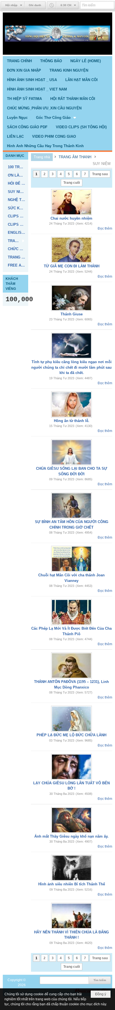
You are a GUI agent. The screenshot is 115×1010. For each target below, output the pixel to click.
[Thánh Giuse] (71, 298)
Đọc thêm (105, 228)
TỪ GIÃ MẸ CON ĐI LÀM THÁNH (71, 266)
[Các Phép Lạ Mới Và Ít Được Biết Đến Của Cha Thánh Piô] (71, 612)
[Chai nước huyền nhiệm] (71, 202)
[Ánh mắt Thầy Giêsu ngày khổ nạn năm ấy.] (71, 820)
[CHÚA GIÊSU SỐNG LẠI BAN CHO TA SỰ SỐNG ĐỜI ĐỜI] (71, 452)
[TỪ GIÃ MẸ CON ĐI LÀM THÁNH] (71, 250)
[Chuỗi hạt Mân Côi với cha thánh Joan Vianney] (71, 559)
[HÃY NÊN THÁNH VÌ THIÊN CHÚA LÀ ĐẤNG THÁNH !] (71, 916)
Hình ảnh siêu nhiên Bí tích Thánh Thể (71, 884)
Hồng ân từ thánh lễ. (71, 421)
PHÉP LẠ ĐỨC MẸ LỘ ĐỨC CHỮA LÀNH (71, 735)
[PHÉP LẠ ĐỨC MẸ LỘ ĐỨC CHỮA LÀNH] (71, 719)
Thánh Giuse (72, 314)
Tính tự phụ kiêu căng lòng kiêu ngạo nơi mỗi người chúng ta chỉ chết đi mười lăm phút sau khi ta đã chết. (71, 367)
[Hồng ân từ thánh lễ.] (71, 404)
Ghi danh (35, 5)
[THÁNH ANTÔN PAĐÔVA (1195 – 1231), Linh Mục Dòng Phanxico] (71, 665)
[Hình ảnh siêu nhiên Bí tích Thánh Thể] (71, 868)
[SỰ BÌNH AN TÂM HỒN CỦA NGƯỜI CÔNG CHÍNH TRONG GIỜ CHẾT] (71, 505)
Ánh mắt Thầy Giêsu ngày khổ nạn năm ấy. (71, 836)
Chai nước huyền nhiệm (71, 218)
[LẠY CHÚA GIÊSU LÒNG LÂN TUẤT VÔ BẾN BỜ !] (71, 767)
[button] (56, 117)
